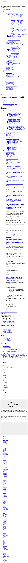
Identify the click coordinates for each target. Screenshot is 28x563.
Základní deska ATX (12, 56)
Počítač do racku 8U (15, 54)
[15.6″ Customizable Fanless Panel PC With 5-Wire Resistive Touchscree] (15, 237)
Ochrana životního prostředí (11, 86)
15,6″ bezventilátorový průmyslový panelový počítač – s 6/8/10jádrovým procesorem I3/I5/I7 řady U (15, 206)
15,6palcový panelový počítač (17, 20)
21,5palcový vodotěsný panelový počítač (16, 124)
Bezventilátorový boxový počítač (15, 43)
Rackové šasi (11, 64)
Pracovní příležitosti (10, 69)
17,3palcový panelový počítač (17, 17)
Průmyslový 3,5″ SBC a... (13, 166)
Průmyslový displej (10, 37)
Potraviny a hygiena (10, 87)
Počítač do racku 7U (15, 53)
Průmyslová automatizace (11, 82)
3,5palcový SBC (11, 60)
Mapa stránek (14, 353)
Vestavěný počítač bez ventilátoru (18, 44)
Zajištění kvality (9, 73)
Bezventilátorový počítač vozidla (17, 46)
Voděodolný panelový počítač (14, 25)
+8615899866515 (6, 387)
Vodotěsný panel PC (19, 354)
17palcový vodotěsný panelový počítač (19, 30)
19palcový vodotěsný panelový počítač (19, 29)
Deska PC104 (11, 61)
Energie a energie (9, 89)
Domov (4, 100)
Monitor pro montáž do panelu (14, 38)
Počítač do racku (11, 50)
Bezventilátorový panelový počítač (15, 14)
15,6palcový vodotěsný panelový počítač (16, 128)
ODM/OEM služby (10, 74)
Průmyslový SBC (9, 55)
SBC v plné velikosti (12, 57)
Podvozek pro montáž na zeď (14, 63)
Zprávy (4, 77)
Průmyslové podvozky (10, 62)
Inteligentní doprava (10, 83)
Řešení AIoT (8, 90)
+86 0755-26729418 (7, 367)
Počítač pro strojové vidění (13, 49)
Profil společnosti (9, 67)
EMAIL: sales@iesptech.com (9, 322)
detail (7, 232)
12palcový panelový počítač (16, 22)
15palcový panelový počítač (16, 21)
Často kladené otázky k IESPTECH (13, 76)
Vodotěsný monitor (12, 41)
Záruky (7, 75)
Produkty (5, 11)
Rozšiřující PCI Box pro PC (16, 47)
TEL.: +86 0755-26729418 (8, 321)
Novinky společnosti (10, 78)
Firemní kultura (9, 68)
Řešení (4, 81)
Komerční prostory (9, 88)
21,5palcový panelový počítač (17, 15)
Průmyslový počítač (10, 42)
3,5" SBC (3, 356)
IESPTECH (5, 397)
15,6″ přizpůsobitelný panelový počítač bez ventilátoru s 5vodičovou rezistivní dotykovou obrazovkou (14, 242)
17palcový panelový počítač (16, 18)
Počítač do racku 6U (15, 51)
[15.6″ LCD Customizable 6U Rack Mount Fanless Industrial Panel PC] (7, 274)
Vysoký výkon (11, 35)
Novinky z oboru (9, 80)
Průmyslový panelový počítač (12, 13)
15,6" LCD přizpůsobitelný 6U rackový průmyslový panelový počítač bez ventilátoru (14, 279)
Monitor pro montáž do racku (14, 40)
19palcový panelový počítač (16, 16)
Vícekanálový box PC (15, 48)
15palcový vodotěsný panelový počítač (19, 34)
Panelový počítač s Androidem (14, 36)
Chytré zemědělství (10, 84)
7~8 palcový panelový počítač (17, 24)
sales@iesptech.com (7, 377)
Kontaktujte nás (6, 70)
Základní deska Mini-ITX (13, 58)
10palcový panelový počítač (16, 23)
